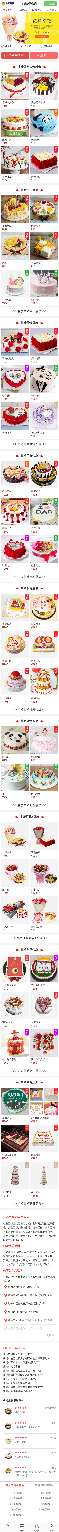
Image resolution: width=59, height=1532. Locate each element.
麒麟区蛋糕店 (45, 1504)
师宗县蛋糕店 (16, 1515)
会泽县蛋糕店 (16, 1493)
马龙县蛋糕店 (45, 1493)
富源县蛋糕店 (45, 1509)
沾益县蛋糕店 (16, 1498)
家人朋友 (51, 10)
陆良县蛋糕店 (45, 1498)
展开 (48, 1335)
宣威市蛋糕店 (16, 1509)
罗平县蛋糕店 (16, 1504)
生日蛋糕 (22, 10)
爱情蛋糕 (36, 10)
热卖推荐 (7, 10)
